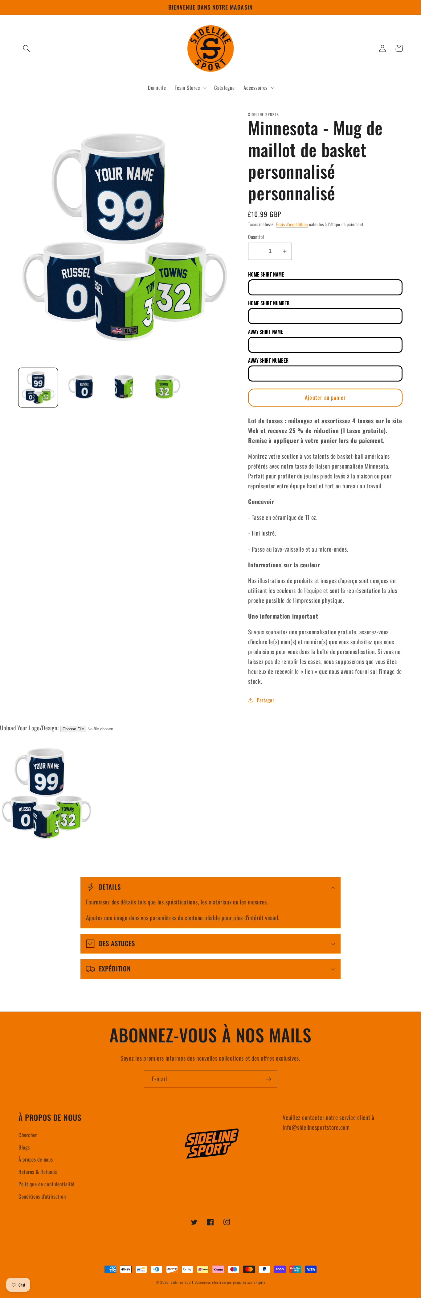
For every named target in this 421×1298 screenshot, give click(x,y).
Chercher (27, 1135)
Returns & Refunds (37, 1171)
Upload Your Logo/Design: (29, 727)
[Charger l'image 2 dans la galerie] (80, 387)
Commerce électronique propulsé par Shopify (230, 1282)
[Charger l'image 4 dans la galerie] (166, 387)
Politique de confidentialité (46, 1184)
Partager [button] (265, 700)
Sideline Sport (182, 1282)
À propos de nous (35, 1159)
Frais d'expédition (292, 224)
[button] (26, 48)
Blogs (24, 1147)
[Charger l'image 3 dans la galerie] (124, 387)
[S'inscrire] (268, 1079)
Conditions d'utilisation (42, 1196)
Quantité (256, 236)
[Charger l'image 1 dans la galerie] (38, 387)
